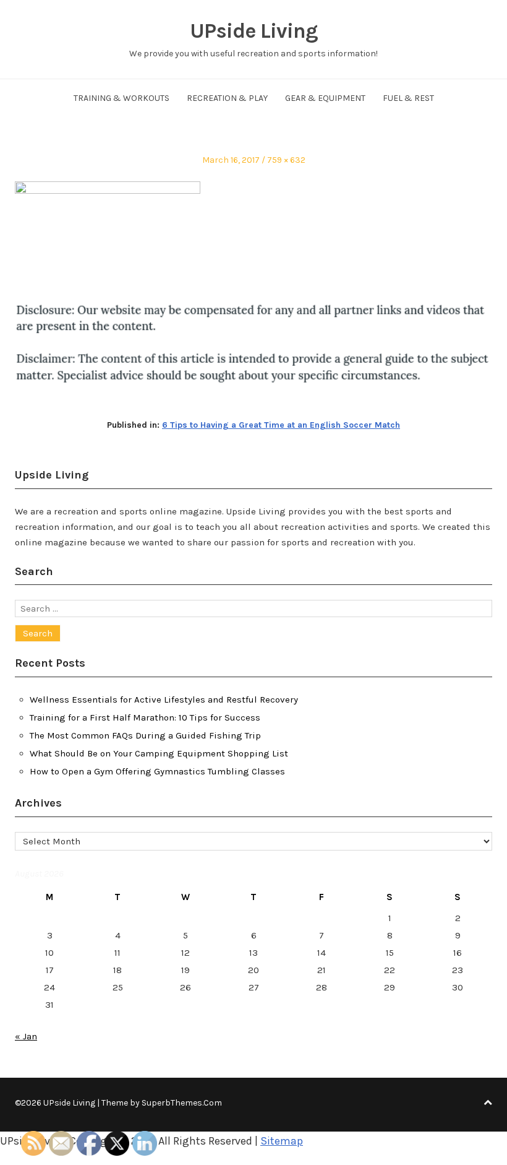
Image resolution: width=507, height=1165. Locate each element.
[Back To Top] (488, 1102)
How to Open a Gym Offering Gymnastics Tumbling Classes (157, 771)
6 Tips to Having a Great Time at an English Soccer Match (281, 425)
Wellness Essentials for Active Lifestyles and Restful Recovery (164, 699)
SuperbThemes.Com (182, 1103)
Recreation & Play (227, 98)
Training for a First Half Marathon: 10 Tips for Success (145, 717)
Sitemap (281, 1141)
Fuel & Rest (408, 98)
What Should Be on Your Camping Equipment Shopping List (159, 753)
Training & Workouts (121, 98)
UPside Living (254, 31)
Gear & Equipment (325, 98)
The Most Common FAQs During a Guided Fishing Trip (145, 735)
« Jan (26, 1036)
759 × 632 (286, 160)
